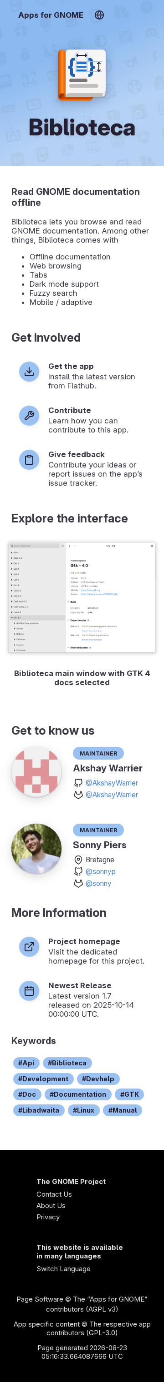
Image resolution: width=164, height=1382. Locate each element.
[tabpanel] (82, 614)
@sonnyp (101, 871)
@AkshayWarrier (112, 783)
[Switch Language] (99, 15)
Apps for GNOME (50, 15)
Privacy (48, 1217)
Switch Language (63, 1268)
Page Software (39, 1299)
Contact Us (54, 1194)
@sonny (99, 883)
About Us (51, 1205)
